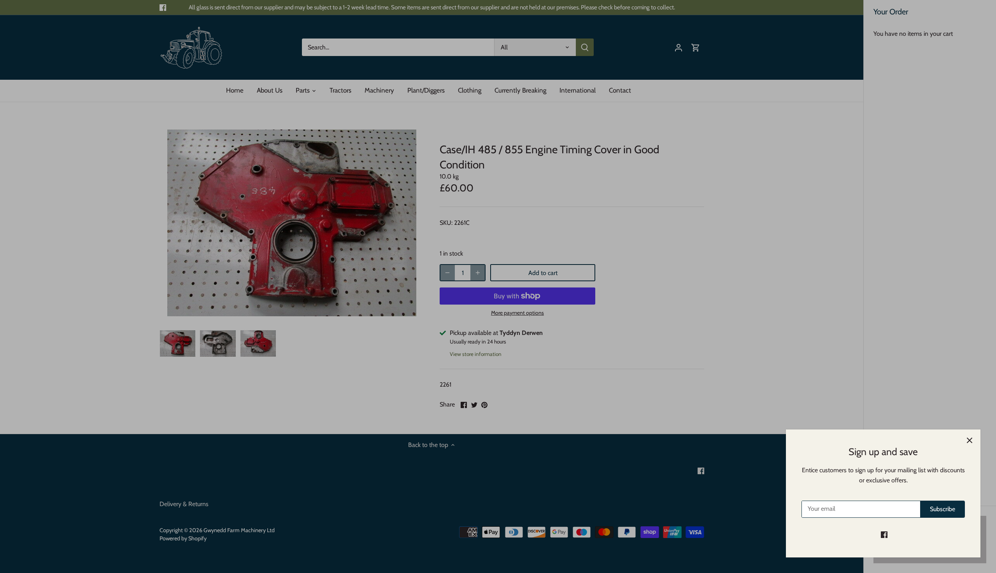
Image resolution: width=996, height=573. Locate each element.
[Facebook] (884, 534)
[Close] (969, 440)
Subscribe (942, 509)
